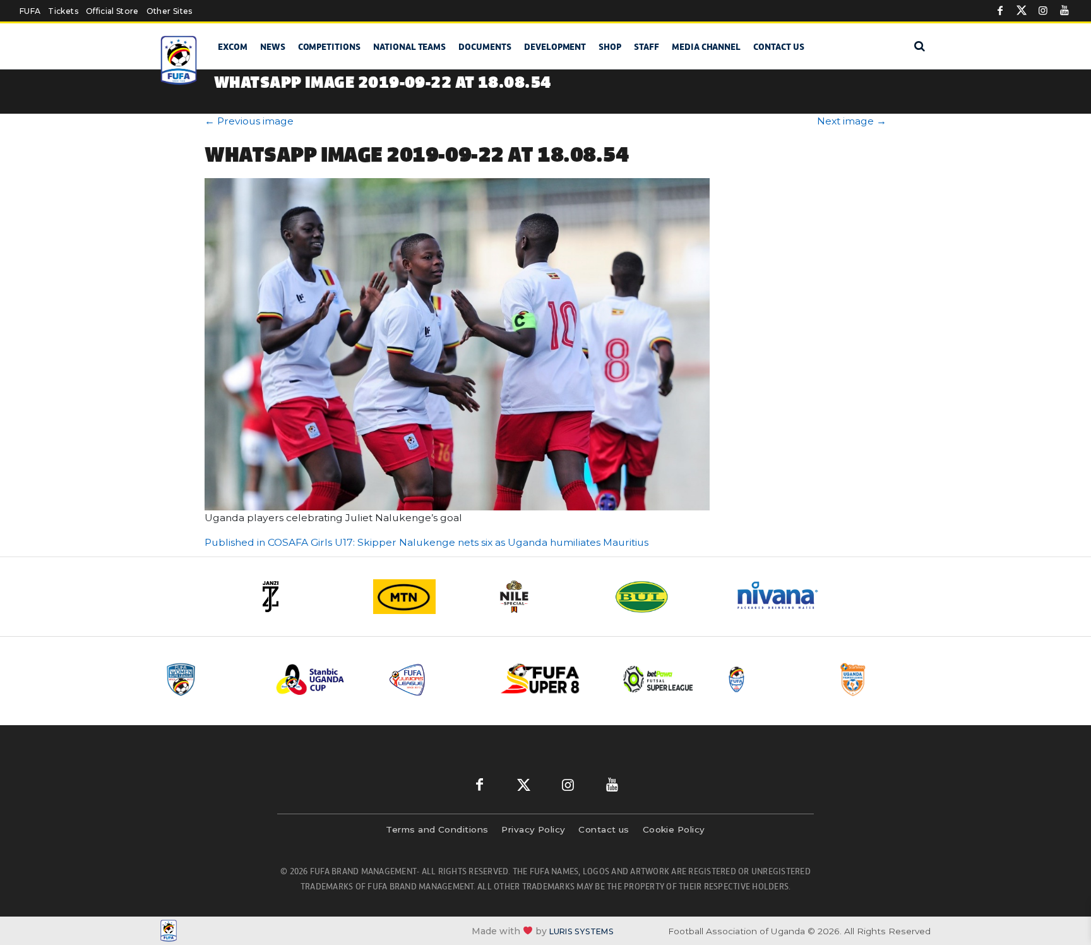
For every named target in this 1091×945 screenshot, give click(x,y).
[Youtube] (1064, 11)
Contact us (778, 46)
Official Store (112, 11)
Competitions (329, 46)
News (272, 46)
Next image (851, 121)
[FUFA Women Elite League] (210, 679)
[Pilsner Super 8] (547, 679)
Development (555, 46)
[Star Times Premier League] (884, 679)
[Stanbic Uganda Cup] (322, 679)
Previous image (249, 121)
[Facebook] (1000, 11)
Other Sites (169, 11)
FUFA (30, 11)
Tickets (63, 11)
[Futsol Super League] (659, 679)
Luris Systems (581, 931)
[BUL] (665, 596)
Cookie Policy (674, 829)
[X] (1021, 11)
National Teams (409, 46)
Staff (646, 46)
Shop (610, 46)
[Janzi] (305, 596)
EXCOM (232, 46)
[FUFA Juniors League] (435, 679)
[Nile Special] (545, 596)
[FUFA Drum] (772, 679)
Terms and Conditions (437, 829)
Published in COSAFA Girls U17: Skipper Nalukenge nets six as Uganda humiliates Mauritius (426, 542)
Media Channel (706, 46)
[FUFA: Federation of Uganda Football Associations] (180, 60)
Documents (484, 46)
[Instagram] (1043, 11)
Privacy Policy (533, 829)
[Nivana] (785, 596)
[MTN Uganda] (425, 596)
